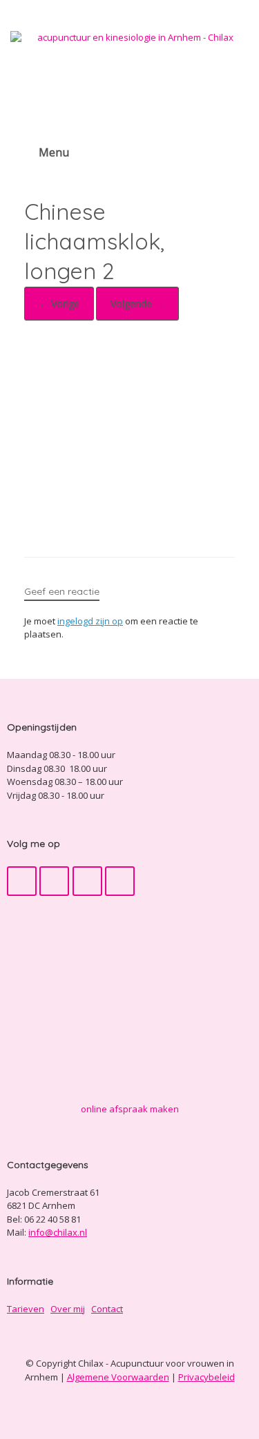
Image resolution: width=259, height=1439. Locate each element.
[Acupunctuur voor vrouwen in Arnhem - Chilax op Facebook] (22, 881)
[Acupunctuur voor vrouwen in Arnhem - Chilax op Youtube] (54, 881)
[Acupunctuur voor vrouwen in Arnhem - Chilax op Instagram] (87, 881)
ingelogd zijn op (90, 621)
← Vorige (59, 303)
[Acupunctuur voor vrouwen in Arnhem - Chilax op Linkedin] (120, 881)
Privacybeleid (206, 1377)
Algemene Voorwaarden (118, 1377)
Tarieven (25, 1309)
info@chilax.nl (57, 1232)
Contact (107, 1309)
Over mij (67, 1309)
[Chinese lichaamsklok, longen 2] (129, 519)
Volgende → (137, 303)
